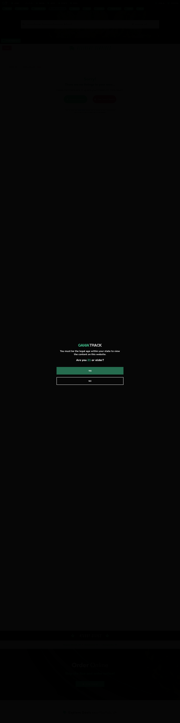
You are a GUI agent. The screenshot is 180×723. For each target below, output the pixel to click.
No (90, 381)
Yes (90, 370)
